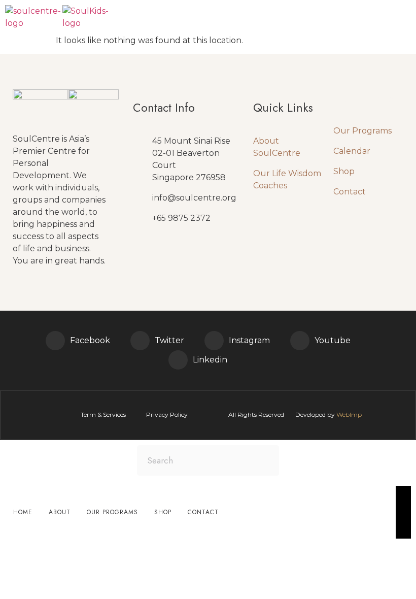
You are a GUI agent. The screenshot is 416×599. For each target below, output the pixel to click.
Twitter (169, 340)
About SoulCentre (276, 147)
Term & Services (103, 414)
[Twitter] (140, 340)
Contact (349, 191)
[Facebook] (55, 340)
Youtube (333, 340)
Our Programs (362, 131)
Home (22, 512)
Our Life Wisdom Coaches (287, 179)
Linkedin (210, 359)
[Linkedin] (178, 360)
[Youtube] (299, 340)
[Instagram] (214, 340)
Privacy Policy (167, 414)
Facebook (90, 340)
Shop (344, 171)
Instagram (249, 340)
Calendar (351, 151)
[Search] (264, 460)
